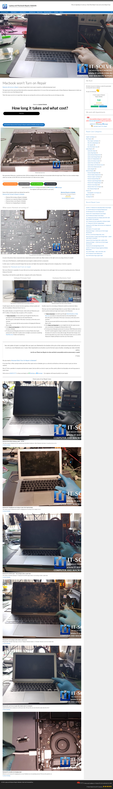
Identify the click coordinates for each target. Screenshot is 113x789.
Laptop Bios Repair (92, 150)
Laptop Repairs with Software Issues (95, 164)
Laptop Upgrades (91, 168)
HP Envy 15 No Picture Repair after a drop (95, 234)
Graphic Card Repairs (90, 136)
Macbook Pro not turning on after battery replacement (15, 639)
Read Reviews (103, 106)
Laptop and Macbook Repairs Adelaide (22, 6)
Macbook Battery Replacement (94, 174)
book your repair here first (94, 120)
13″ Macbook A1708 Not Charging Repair (95, 223)
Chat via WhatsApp (37, 183)
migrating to (80, 4)
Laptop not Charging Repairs (94, 158)
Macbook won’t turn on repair (21, 267)
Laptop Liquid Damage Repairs (94, 156)
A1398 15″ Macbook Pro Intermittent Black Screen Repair (98, 207)
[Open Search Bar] (111, 12)
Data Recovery (32, 12)
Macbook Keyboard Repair (93, 178)
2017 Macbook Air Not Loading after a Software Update (98, 221)
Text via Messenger (51, 183)
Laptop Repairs (23, 12)
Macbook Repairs (4, 12)
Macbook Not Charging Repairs (94, 182)
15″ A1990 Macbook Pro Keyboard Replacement (96, 209)
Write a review (94, 106)
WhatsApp (51, 187)
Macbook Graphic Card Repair (94, 176)
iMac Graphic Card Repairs (93, 140)
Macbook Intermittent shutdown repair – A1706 (13, 441)
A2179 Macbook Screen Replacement (94, 253)
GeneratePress (30, 782)
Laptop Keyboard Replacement (94, 154)
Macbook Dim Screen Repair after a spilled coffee (96, 240)
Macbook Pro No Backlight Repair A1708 (95, 245)
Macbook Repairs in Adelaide (68, 192)
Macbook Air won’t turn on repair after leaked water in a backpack (17, 705)
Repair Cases (39, 12)
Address (61, 12)
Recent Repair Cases (93, 202)
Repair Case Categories (94, 131)
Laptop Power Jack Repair (93, 162)
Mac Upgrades (91, 144)
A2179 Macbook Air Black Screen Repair (95, 215)
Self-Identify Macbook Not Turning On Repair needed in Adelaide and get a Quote (24, 124)
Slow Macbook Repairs (92, 188)
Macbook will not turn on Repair (10, 87)
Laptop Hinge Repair (92, 152)
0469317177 (32, 187)
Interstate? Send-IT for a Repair (100, 126)
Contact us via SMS (24, 183)
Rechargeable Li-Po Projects (94, 192)
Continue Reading (6, 445)
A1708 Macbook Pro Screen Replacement (95, 211)
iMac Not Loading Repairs (93, 142)
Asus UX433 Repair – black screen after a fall (95, 251)
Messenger (59, 187)
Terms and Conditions (89, 783)
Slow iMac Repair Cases (93, 146)
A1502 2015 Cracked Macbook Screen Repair (96, 213)
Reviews (56, 12)
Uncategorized (89, 196)
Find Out (21, 113)
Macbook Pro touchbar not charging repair (12, 772)
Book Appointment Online (10, 183)
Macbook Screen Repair (93, 184)
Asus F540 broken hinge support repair (94, 255)
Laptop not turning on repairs (94, 160)
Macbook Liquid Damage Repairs (95, 180)
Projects (88, 190)
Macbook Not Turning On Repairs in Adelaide (13, 194)
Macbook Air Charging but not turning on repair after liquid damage (18, 507)
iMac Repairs (14, 12)
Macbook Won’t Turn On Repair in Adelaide (23, 360)
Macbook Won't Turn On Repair (94, 186)
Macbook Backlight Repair (93, 172)
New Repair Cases (94, 4)
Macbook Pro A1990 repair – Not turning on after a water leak (17, 573)
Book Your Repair (47, 12)
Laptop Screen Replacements (94, 166)
